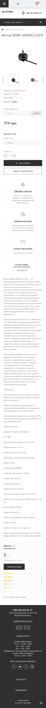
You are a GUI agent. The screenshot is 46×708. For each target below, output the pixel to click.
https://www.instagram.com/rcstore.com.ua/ (26, 666)
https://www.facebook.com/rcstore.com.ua (13, 666)
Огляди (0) (22, 270)
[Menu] (4, 3)
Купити (36, 113)
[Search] (40, 22)
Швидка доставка (23, 221)
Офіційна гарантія (23, 191)
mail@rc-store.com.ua (23, 621)
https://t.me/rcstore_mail (32, 666)
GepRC (14, 101)
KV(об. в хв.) (9, 138)
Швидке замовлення (23, 171)
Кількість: (7, 151)
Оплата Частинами (23, 248)
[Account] (18, 3)
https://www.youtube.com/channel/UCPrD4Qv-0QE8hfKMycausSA (20, 666)
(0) (11, 98)
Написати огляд (14, 567)
